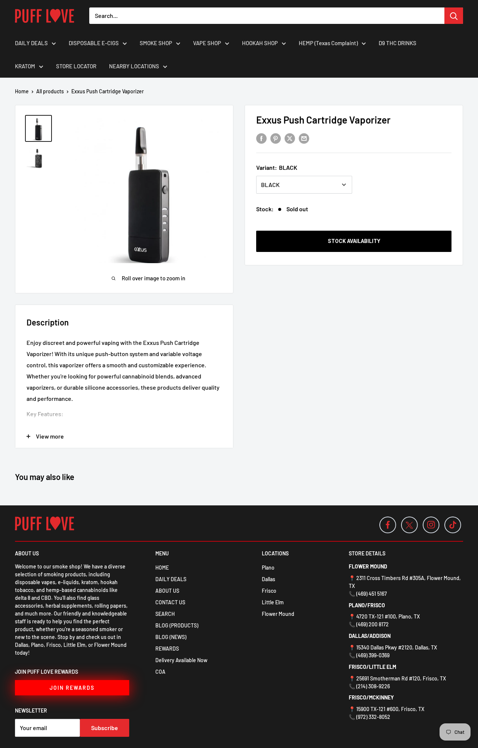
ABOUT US (167, 591)
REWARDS (167, 648)
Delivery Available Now (181, 660)
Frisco (269, 591)
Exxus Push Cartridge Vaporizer (323, 119)
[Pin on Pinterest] (275, 138)
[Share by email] (304, 138)
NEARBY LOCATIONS (134, 66)
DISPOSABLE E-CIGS (94, 43)
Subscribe (104, 727)
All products (50, 91)
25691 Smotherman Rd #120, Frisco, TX (401, 678)
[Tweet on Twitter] (290, 138)
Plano (268, 567)
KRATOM (25, 66)
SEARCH (165, 614)
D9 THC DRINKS (397, 43)
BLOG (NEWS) (170, 637)
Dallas (268, 579)
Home (22, 91)
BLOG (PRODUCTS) (176, 625)
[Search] (453, 15)
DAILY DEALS (31, 43)
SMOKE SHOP (156, 43)
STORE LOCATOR (76, 66)
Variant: (276, 167)
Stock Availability (354, 241)
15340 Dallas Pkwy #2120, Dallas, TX (396, 647)
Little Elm (273, 602)
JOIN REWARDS (72, 688)
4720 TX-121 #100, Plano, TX (388, 616)
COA (160, 671)
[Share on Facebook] (261, 138)
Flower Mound (278, 614)
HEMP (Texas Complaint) (328, 43)
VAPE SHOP (207, 43)
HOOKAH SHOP (260, 43)
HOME (162, 567)
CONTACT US (170, 602)
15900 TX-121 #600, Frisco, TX (390, 709)
